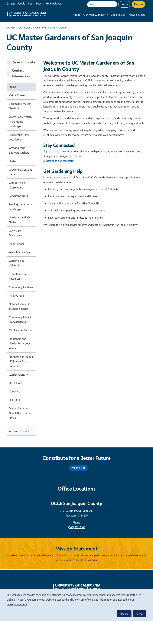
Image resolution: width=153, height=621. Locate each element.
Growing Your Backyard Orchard (19, 150)
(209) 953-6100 (76, 527)
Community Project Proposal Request (20, 319)
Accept (139, 614)
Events (39, 3)
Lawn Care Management (16, 233)
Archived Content (19, 431)
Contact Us (15, 391)
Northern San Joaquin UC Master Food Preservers (21, 361)
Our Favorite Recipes (20, 330)
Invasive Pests (16, 295)
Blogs (30, 3)
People (21, 3)
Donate (138, 4)
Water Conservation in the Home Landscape (20, 121)
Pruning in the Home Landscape (20, 206)
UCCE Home (16, 383)
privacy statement (17, 604)
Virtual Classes (17, 95)
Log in (124, 4)
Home (12, 86)
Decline (124, 614)
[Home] (26, 15)
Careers (10, 3)
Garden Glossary (18, 374)
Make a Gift (78, 468)
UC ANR (11, 27)
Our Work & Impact (94, 14)
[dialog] (76, 605)
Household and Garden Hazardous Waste (19, 343)
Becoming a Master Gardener (20, 106)
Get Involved (118, 14)
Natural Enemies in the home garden (19, 306)
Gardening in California (16, 263)
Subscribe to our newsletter (58, 161)
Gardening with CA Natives (20, 220)
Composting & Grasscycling (17, 185)
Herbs (12, 161)
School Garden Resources (17, 276)
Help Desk (15, 400)
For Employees (54, 3)
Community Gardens (21, 287)
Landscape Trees (18, 196)
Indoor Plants (16, 244)
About (76, 14)
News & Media (137, 14)
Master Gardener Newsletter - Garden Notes (20, 412)
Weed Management (20, 252)
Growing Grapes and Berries (20, 172)
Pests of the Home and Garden (19, 137)
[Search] (115, 4)
